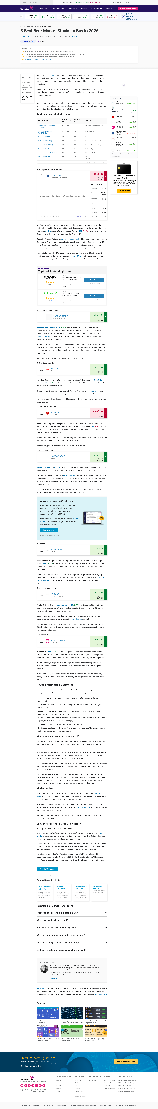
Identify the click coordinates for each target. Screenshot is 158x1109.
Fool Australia (92, 1080)
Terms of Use (26, 1105)
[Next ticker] (123, 16)
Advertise (58, 1094)
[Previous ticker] (21, 16)
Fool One (77, 1094)
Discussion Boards (109, 1083)
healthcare (101, 577)
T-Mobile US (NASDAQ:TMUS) (46, 157)
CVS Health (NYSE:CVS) (45, 141)
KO (46, 383)
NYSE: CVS (56, 412)
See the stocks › (49, 530)
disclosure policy (100, 994)
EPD (80, 231)
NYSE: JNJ (56, 594)
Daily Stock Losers (131, 19)
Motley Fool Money (80, 1096)
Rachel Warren (27, 36)
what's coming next (83, 807)
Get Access (114, 113)
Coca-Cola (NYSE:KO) (44, 137)
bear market (51, 75)
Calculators (107, 1085)
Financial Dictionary (109, 1088)
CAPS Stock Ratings (110, 1080)
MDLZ (58, 327)
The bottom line (26, 92)
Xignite (34, 1091)
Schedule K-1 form (76, 256)
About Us (58, 1080)
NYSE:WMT (58, 467)
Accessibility (117, 2)
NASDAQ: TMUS (58, 640)
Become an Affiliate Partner (126, 1091)
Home (21, 26)
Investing (28, 26)
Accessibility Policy (61, 1105)
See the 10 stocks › (47, 869)
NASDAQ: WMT (58, 456)
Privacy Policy (37, 1105)
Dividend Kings (95, 391)
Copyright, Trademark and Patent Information (83, 1105)
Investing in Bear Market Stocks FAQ (27, 97)
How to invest (26, 82)
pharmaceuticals (43, 580)
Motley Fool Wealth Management (128, 1083)
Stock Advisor (79, 1083)
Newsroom (59, 1088)
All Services (78, 1080)
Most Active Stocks (129, 14)
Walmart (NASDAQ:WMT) (45, 145)
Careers (58, 1083)
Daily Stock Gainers (129, 17)
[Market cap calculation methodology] (70, 120)
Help (134, 2)
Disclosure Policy (48, 1105)
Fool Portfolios (79, 1091)
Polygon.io (41, 1091)
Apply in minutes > (124, 191)
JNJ (71, 605)
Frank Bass (74, 36)
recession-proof (69, 475)
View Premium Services (126, 1062)
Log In (127, 2)
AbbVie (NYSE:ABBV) (44, 149)
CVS (92, 427)
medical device (76, 619)
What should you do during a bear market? (27, 87)
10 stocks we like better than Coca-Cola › (38, 59)
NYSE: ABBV (56, 549)
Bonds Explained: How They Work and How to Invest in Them (72, 1022)
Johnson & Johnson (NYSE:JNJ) (47, 153)
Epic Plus (77, 1088)
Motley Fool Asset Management (127, 1080)
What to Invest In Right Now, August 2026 (94, 1040)
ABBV (45, 564)
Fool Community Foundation (126, 1088)
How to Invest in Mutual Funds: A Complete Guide (48, 1040)
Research (58, 1085)
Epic (76, 1085)
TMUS (49, 652)
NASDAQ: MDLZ (60, 316)
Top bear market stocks (27, 78)
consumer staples (43, 336)
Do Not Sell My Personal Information (125, 1105)
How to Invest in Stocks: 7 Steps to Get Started (47, 1022)
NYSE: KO (55, 369)
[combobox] (36, 2)
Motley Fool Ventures (124, 1085)
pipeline (48, 231)
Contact (58, 1091)
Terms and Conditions (106, 1105)
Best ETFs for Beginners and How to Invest (70, 1040)
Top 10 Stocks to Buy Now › (127, 8)
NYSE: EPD (56, 175)
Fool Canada (92, 1083)
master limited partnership (70, 239)
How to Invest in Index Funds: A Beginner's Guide (95, 1022)
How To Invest (35, 26)
